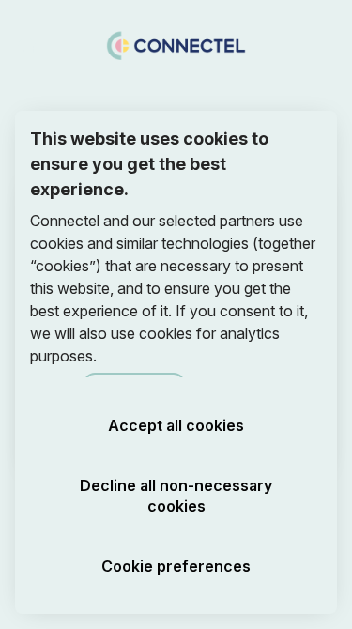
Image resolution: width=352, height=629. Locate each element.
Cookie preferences (176, 566)
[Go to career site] (26, 44)
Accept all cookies (176, 425)
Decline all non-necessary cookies (176, 495)
